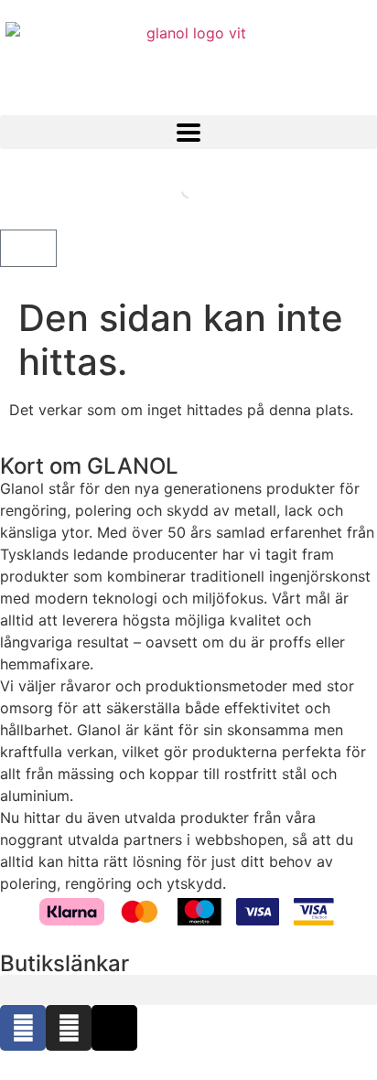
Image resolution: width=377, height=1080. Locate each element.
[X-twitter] (114, 1028)
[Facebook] (23, 1028)
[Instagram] (69, 1028)
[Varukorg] (28, 248)
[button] (188, 132)
